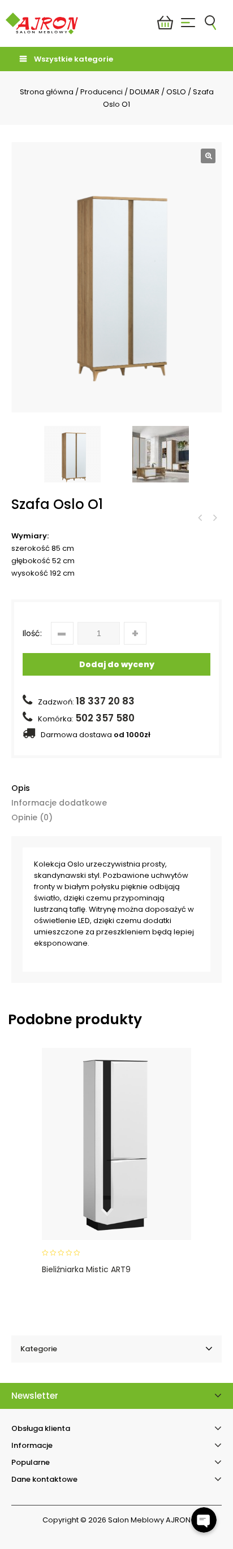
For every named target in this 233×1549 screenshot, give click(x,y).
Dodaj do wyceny (116, 664)
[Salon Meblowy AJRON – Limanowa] (41, 23)
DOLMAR (144, 91)
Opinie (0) (32, 817)
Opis (20, 788)
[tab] (116, 788)
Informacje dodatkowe (59, 802)
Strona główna (47, 91)
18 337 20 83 (105, 701)
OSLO (176, 91)
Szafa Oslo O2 (199, 518)
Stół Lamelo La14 (214, 518)
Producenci (101, 91)
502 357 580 (105, 718)
